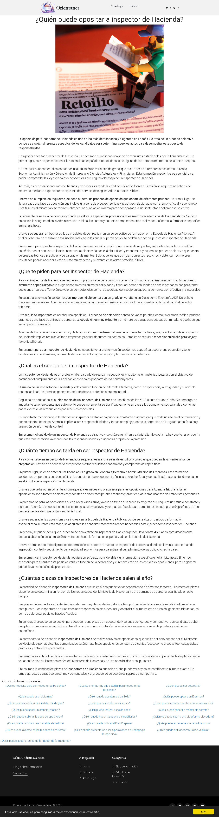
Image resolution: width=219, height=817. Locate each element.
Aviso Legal (117, 6)
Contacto (133, 6)
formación (121, 782)
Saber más (20, 773)
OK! (203, 811)
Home (86, 766)
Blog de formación (126, 766)
